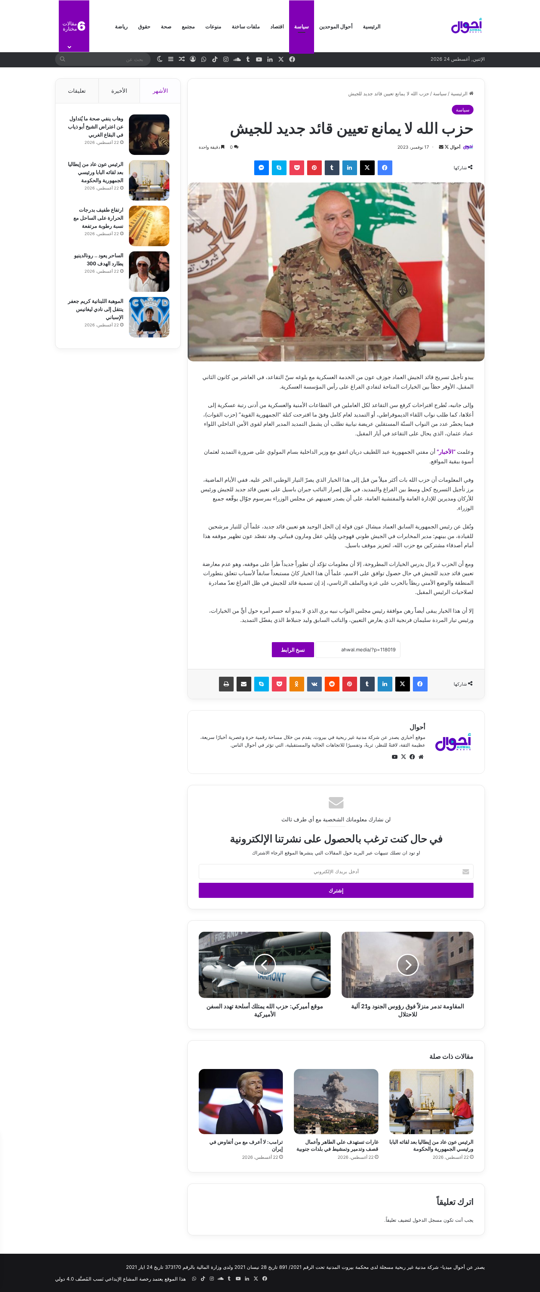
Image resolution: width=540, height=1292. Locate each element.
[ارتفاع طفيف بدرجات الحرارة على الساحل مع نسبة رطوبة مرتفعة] (149, 226)
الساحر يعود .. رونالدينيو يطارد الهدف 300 (98, 259)
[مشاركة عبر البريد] (244, 684)
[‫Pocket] (296, 167)
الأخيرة (119, 90)
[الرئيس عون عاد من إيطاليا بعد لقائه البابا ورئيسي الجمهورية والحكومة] (431, 1101)
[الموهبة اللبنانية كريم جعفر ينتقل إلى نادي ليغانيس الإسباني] (149, 317)
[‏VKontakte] (314, 684)
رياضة (121, 26)
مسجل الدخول (427, 1220)
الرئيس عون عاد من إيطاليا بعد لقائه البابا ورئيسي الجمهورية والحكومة (431, 1144)
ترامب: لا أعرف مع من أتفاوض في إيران (246, 1144)
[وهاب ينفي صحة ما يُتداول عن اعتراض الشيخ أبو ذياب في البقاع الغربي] (149, 134)
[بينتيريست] (314, 167)
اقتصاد (277, 26)
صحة (166, 26)
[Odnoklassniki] (296, 684)
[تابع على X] (446, 147)
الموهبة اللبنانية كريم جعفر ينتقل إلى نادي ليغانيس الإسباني (95, 309)
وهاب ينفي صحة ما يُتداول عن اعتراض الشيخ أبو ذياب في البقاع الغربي (95, 126)
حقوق (144, 26)
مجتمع (188, 26)
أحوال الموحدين (336, 26)
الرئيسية (372, 26)
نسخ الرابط (293, 650)
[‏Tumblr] (332, 167)
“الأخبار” (446, 451)
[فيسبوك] (385, 167)
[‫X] (367, 167)
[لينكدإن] (349, 167)
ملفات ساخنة (246, 26)
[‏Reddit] (332, 684)
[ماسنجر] (261, 167)
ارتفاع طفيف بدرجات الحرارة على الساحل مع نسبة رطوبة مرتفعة (98, 217)
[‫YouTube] (394, 757)
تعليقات (77, 90)
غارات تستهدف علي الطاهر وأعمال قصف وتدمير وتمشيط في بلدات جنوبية (337, 1144)
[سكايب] (279, 167)
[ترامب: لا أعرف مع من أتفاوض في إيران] (241, 1101)
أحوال (455, 147)
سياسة (301, 26)
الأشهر (160, 90)
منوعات (213, 26)
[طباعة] (226, 684)
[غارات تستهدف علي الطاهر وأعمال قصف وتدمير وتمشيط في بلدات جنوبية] (336, 1101)
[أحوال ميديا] (466, 26)
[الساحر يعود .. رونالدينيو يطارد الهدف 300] (149, 271)
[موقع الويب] (421, 757)
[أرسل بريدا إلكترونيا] (441, 147)
